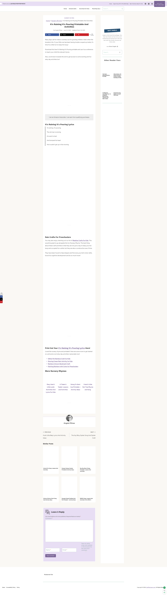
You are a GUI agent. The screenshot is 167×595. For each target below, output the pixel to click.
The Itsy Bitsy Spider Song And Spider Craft (83, 435)
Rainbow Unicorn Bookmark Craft (59, 364)
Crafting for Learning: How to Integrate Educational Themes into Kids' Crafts (106, 95)
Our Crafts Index (159, 5)
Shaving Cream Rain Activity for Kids (60, 361)
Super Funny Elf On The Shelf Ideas (121, 3)
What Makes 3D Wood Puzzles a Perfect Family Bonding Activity (117, 76)
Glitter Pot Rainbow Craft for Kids (59, 359)
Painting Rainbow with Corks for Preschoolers (63, 366)
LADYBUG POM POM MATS (17, 3)
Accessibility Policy (11, 587)
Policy (18, 587)
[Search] (120, 52)
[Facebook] (145, 3)
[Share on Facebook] (1, 296)
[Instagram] (148, 3)
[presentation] (51, 456)
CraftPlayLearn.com (150, 587)
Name (48, 550)
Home (65, 8)
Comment (49, 518)
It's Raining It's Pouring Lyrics (71, 348)
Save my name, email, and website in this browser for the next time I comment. (86, 547)
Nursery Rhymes (69, 18)
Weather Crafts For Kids (80, 240)
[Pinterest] (152, 3)
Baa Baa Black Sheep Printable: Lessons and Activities (85, 470)
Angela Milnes (58, 30)
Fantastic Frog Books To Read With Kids (117, 94)
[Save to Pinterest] (1, 302)
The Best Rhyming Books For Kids (106, 75)
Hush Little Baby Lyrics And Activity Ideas (54, 435)
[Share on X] (1, 299)
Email (65, 550)
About (110, 3)
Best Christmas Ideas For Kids (136, 3)
